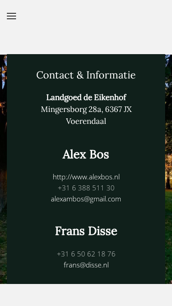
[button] (11, 16)
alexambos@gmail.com (86, 198)
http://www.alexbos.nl (86, 176)
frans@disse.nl (86, 264)
